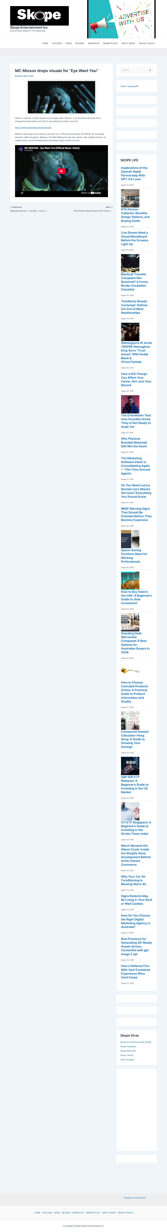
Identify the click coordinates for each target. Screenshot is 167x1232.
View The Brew (127, 1060)
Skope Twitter (126, 1056)
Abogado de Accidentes (134, 1197)
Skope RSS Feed (128, 1051)
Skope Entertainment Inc (29, 28)
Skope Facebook (128, 1047)
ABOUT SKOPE (109, 1212)
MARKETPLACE (93, 1212)
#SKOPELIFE (78, 1212)
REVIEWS (66, 1212)
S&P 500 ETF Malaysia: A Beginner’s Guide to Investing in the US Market (135, 785)
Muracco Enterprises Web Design (135, 1042)
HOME (37, 1212)
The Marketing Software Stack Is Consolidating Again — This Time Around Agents (135, 466)
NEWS (57, 1212)
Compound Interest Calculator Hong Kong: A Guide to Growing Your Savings (135, 740)
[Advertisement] (138, 1109)
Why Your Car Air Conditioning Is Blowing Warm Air (133, 880)
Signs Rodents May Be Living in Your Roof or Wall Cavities (136, 900)
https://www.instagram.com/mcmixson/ (33, 128)
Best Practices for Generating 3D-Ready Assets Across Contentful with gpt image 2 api (136, 947)
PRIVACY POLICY (126, 1212)
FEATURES (47, 1212)
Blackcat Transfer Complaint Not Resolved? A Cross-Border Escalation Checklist (135, 282)
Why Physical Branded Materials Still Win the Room (134, 443)
